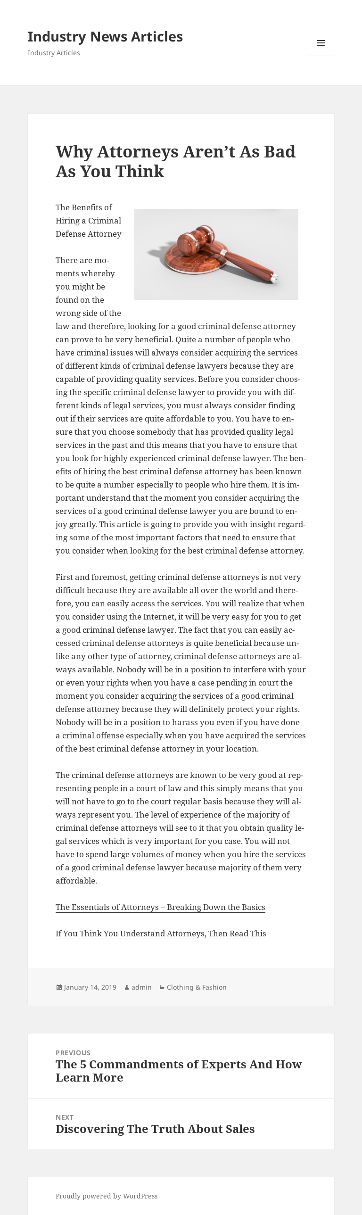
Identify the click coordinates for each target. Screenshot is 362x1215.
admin (142, 987)
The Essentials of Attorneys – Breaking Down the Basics (160, 906)
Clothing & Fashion (197, 987)
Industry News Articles (105, 36)
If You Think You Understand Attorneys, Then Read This (161, 933)
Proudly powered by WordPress (106, 1195)
